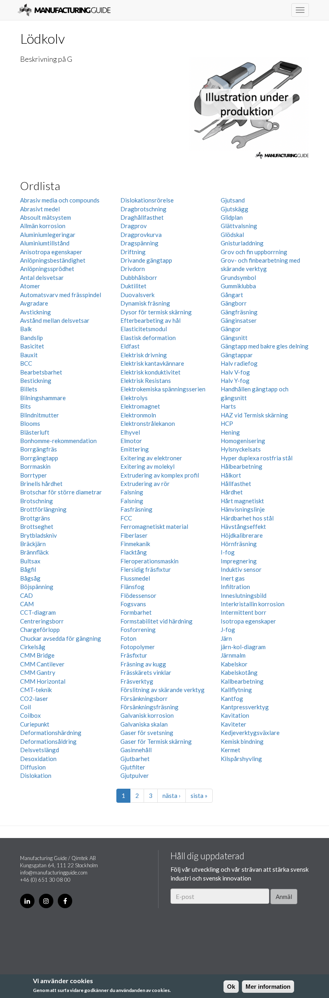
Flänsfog (132, 586)
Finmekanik (135, 543)
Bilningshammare (43, 397)
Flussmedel (135, 578)
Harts (228, 406)
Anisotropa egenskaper (51, 251)
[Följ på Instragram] (46, 901)
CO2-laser (34, 698)
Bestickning (35, 380)
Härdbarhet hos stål (247, 518)
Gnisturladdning (242, 243)
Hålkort (231, 475)
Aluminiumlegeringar (47, 234)
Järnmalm (233, 655)
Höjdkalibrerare (242, 535)
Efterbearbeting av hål (150, 320)
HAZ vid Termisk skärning (254, 415)
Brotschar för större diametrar (61, 492)
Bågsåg (30, 578)
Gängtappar (237, 354)
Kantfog (232, 698)
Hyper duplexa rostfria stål (256, 458)
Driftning (133, 251)
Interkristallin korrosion (252, 603)
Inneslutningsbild (243, 595)
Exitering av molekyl (147, 466)
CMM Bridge (37, 655)
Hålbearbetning (241, 466)
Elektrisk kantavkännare (152, 363)
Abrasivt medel (40, 209)
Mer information (268, 986)
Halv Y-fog (235, 380)
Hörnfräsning (239, 543)
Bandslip (31, 337)
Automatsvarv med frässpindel (60, 294)
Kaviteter (233, 724)
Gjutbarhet (135, 758)
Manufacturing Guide (64, 10)
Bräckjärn (33, 543)
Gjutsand (233, 200)
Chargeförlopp (40, 629)
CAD (26, 595)
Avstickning (35, 312)
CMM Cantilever (42, 664)
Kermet (230, 749)
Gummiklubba (238, 285)
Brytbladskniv (38, 535)
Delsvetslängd (39, 749)
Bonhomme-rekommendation (58, 440)
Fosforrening (138, 629)
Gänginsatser (239, 320)
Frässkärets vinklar (145, 672)
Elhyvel (130, 432)
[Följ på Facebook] (65, 901)
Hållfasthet (236, 483)
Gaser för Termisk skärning (156, 741)
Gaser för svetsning (146, 732)
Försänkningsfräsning (149, 707)
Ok (231, 986)
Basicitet (32, 346)
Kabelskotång (239, 672)
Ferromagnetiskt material (154, 526)
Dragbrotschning (143, 209)
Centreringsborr (42, 621)
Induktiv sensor (241, 569)
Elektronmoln (138, 415)
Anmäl (284, 896)
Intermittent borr (243, 612)
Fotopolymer (137, 646)
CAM (27, 603)
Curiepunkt (34, 724)
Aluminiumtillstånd (44, 243)
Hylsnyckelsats (241, 449)
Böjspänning (36, 586)
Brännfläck (34, 552)
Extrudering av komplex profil (159, 475)
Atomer (30, 285)
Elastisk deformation (148, 337)
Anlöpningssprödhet (47, 268)
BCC (26, 363)
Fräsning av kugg (143, 664)
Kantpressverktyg (245, 707)
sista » (199, 795)
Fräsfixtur (133, 655)
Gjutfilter (132, 767)
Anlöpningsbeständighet (52, 260)
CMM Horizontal (42, 681)
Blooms (30, 423)
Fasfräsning (136, 509)
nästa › (171, 795)
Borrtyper (33, 475)
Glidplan (232, 217)
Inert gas (233, 578)
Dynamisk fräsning (145, 303)
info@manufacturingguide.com (53, 872)
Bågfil (28, 569)
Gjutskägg (234, 209)
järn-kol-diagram (243, 646)
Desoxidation (38, 758)
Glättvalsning (239, 225)
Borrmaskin (35, 466)
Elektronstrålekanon (147, 423)
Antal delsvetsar (42, 277)
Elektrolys (134, 397)
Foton (128, 638)
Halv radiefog (239, 363)
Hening (230, 432)
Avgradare (34, 303)
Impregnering (239, 561)
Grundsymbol (238, 277)
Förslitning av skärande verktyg (162, 689)
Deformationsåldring (48, 741)
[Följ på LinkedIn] (27, 901)
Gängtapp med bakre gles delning (265, 346)
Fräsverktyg (136, 681)
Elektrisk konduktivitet (150, 372)
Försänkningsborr (144, 698)
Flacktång (133, 552)
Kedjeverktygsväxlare (250, 732)
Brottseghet (36, 526)
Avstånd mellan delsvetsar (54, 320)
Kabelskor (234, 664)
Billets (28, 389)
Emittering (134, 449)
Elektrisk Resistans (145, 380)
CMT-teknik (36, 689)
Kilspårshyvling (241, 758)
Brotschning (36, 500)
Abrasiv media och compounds (60, 200)
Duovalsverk (137, 294)
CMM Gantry (37, 672)
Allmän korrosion (42, 225)
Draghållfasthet (142, 217)
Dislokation (35, 775)
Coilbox (30, 715)
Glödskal (232, 234)
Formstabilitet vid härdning (156, 621)
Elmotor (131, 440)
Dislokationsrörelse (147, 200)
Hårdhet (232, 492)
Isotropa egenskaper (248, 621)
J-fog (228, 629)
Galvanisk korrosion (147, 715)
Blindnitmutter (39, 415)
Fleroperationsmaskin (149, 561)
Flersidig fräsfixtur (145, 569)
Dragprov (133, 225)
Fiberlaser (134, 535)
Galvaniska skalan (144, 724)
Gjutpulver (134, 775)
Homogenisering (243, 440)
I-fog (228, 552)
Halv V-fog (235, 372)
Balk (26, 328)
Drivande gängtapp (146, 260)
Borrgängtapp (39, 458)
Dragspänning (139, 243)
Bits (25, 406)
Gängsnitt (234, 337)
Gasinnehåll (136, 749)
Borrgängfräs (38, 449)
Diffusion (33, 767)
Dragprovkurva (141, 234)
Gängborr (234, 303)
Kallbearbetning (242, 681)
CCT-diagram (38, 612)
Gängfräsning (239, 312)
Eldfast (130, 346)
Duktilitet (133, 285)
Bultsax (30, 561)
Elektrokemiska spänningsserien (162, 389)
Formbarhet (136, 612)
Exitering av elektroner (151, 458)
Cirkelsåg (32, 646)
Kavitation (235, 715)
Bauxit (29, 354)
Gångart (232, 294)
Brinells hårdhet (41, 483)
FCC (126, 518)
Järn (226, 638)
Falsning (131, 492)
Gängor (231, 328)
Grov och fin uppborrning (254, 251)
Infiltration (235, 586)
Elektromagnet (140, 406)
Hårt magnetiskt (242, 500)
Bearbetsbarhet (41, 372)
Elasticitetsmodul (143, 328)
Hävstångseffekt (243, 526)
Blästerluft (34, 432)
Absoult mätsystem (45, 217)
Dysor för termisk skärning (156, 312)
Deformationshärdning (50, 732)
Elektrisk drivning (143, 354)
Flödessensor (138, 595)
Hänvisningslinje (243, 509)
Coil (25, 707)
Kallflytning (236, 689)
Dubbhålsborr (138, 277)
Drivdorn (132, 268)
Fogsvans (133, 603)
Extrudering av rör (145, 483)
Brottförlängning (43, 509)
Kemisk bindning (242, 741)
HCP (227, 423)
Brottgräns (35, 518)
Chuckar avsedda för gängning (60, 638)
